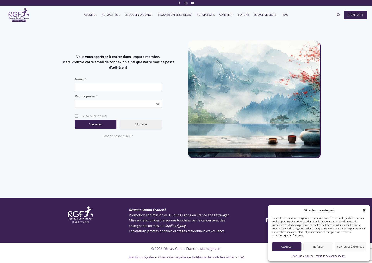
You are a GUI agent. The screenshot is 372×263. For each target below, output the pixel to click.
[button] (364, 210)
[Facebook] (179, 3)
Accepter (287, 246)
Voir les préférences (350, 246)
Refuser (318, 246)
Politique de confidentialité (330, 256)
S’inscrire (141, 124)
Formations (206, 14)
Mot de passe (86, 96)
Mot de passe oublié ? (118, 136)
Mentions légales (141, 257)
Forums (244, 14)
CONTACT (355, 14)
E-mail (80, 79)
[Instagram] (186, 3)
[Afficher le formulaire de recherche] (338, 14)
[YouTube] (193, 3)
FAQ (285, 14)
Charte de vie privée (302, 256)
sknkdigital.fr (210, 248)
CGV (241, 257)
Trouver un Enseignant (175, 14)
